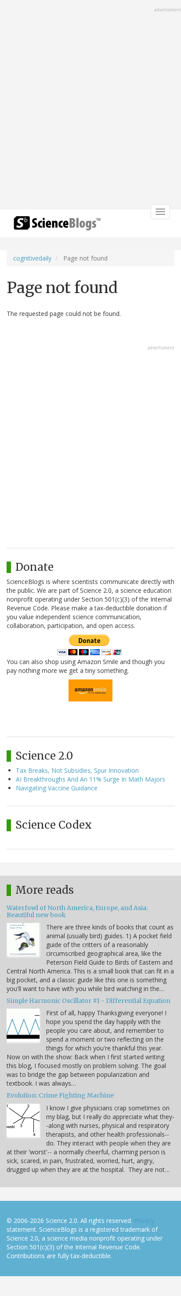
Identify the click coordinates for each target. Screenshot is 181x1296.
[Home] (57, 226)
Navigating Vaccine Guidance (57, 788)
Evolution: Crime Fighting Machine (60, 1095)
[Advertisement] (90, 105)
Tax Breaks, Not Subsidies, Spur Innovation (77, 770)
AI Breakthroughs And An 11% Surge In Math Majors (90, 779)
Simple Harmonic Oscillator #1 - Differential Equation (88, 1001)
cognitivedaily (32, 258)
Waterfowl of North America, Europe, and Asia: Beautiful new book (77, 911)
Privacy (144, 1220)
